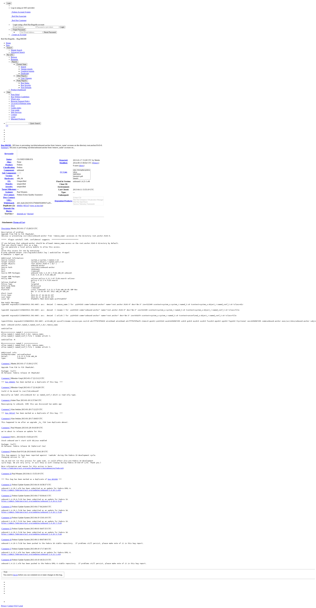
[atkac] (81, 172)
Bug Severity (26, 85)
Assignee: (9, 192)
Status (8, 159)
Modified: (63, 163)
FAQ (13, 106)
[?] (7, 126)
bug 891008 (53, 479)
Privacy (4, 606)
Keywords (9, 154)
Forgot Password (18, 30)
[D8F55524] (81, 174)
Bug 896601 (10, 382)
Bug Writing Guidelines (20, 97)
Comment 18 (6, 560)
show (81, 166)
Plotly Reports (22, 81)
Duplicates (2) (9, 206)
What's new (15, 99)
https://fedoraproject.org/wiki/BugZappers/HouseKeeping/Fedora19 (32, 468)
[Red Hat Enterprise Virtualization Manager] (88, 200)
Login (9, 3)
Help (8, 92)
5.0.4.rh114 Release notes (21, 103)
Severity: (9, 187)
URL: (9, 200)
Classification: (9, 167)
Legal (13, 117)
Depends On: (9, 208)
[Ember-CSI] (88, 198)
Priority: (9, 184)
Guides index (16, 108)
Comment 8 (5, 437)
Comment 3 (5, 387)
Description (5, 228)
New (8, 45)
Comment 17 (6, 549)
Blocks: (9, 211)
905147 (26, 206)
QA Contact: (9, 195)
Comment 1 (5, 364)
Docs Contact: (9, 197)
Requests (14, 59)
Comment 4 (5, 400)
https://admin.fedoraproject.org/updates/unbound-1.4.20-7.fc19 (31, 523)
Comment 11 (6, 485)
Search (9, 48)
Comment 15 (6, 529)
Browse (14, 57)
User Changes (26, 78)
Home (8, 43)
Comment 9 (5, 452)
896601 (20, 206)
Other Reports (22, 76)
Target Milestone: (9, 189)
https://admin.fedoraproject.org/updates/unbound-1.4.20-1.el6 (31, 490)
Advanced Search (18, 52)
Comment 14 (6, 518)
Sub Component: (9, 173)
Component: (9, 170)
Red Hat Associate (18, 16)
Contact (14, 115)
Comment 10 (6, 474)
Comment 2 (5, 378)
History (96, 163)
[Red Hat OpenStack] (88, 202)
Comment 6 (5, 419)
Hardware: (9, 178)
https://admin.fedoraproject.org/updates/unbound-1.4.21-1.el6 (31, 554)
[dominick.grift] (81, 176)
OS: (9, 181)
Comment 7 (5, 428)
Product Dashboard (18, 90)
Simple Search (16, 50)
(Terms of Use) (19, 222)
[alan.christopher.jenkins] (81, 170)
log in (15, 575)
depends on (21, 214)
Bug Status (25, 83)
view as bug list (36, 206)
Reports (14, 62)
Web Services (16, 112)
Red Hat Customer (18, 20)
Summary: (5, 148)
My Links (10, 55)
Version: (9, 176)
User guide (15, 110)
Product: (9, 165)
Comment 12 (6, 496)
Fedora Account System (20, 12)
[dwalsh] (81, 179)
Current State (21, 64)
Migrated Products (18, 119)
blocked (30, 214)
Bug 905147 (10, 413)
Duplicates (25, 73)
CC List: (63, 172)
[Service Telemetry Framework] (88, 204)
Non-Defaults (26, 87)
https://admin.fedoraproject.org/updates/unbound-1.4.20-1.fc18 (31, 512)
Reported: (63, 160)
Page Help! (15, 95)
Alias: (9, 162)
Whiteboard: (9, 203)
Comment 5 (5, 409)
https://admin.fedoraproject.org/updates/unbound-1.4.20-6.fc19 (31, 501)
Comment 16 (6, 540)
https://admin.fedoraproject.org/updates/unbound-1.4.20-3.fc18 (31, 534)
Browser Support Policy (20, 101)
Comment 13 (6, 507)
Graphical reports (27, 71)
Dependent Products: (63, 201)
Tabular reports (26, 69)
